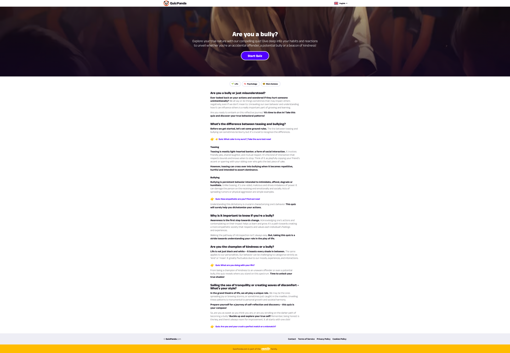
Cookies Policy (339, 339)
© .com (172, 339)
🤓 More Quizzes (270, 84)
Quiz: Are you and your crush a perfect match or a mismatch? (245, 326)
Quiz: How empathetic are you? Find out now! (237, 199)
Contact (292, 339)
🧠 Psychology (250, 84)
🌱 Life (234, 84)
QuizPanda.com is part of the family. (255, 349)
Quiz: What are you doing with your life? (235, 265)
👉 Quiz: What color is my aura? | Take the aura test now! (243, 139)
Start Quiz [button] (255, 55)
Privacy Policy (323, 339)
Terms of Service (306, 339)
